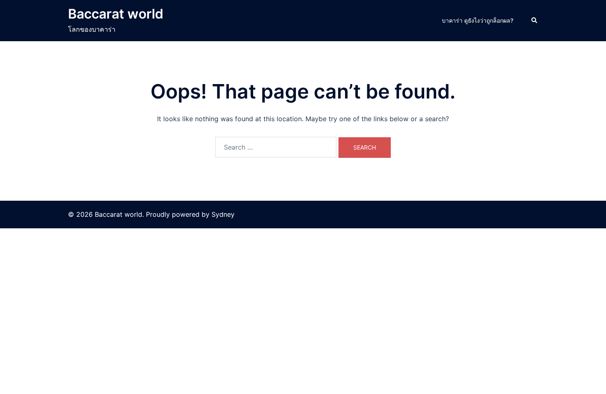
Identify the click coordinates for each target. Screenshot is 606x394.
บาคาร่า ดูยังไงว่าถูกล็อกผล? (477, 20)
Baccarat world (115, 14)
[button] (534, 20)
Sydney (223, 214)
